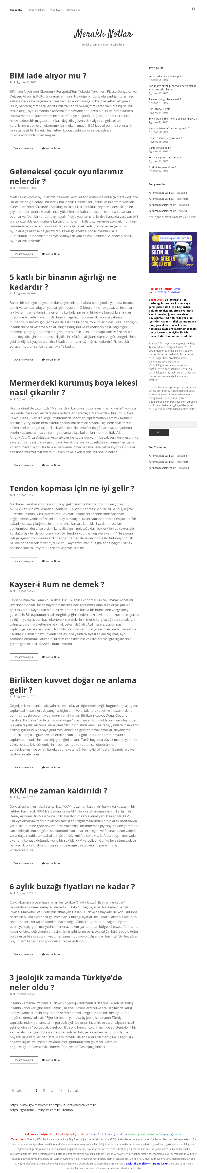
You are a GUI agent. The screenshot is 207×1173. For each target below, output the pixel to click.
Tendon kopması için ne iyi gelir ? (72, 488)
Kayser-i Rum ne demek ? (57, 584)
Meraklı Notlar (103, 34)
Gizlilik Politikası (36, 10)
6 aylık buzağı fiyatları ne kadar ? (72, 886)
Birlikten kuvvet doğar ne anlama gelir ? (73, 685)
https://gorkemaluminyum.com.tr (35, 1110)
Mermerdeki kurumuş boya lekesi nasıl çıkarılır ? (74, 388)
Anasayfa (16, 10)
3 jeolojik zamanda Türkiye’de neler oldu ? (66, 982)
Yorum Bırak (53, 148)
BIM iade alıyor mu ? (48, 75)
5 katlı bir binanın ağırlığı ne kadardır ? (63, 282)
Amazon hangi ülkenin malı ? (165, 99)
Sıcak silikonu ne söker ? (162, 167)
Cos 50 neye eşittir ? (160, 109)
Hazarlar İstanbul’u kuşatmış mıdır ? (169, 128)
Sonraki (73, 1090)
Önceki (17, 1090)
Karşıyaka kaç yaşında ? (162, 192)
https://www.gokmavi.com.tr (31, 1105)
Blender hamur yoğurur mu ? (165, 138)
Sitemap (66, 1110)
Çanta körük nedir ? (160, 148)
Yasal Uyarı (56, 10)
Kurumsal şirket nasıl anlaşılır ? (166, 157)
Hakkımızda (73, 10)
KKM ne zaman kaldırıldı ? (58, 790)
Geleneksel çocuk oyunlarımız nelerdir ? (66, 176)
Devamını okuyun (26, 149)
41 (60, 1090)
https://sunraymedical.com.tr (74, 1105)
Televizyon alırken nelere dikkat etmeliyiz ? (173, 118)
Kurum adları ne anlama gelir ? (166, 76)
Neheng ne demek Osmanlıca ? (166, 217)
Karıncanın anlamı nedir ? (163, 205)
